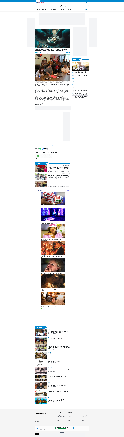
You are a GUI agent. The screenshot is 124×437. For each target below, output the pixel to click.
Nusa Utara (63, 9)
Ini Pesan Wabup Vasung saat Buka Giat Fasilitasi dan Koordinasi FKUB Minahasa (58, 332)
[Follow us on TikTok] (43, 2)
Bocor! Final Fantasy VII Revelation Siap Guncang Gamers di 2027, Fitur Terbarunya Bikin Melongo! (58, 369)
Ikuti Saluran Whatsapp (61, 428)
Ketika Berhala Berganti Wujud (54, 361)
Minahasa (49, 329)
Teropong (50, 9)
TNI (36, 146)
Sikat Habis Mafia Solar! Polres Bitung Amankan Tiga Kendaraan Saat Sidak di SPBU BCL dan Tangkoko (59, 339)
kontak (58, 417)
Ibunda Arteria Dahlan (42, 146)
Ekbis (43, 9)
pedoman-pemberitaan (61, 416)
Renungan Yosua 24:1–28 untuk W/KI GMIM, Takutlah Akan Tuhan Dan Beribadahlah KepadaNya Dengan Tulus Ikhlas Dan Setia (81, 95)
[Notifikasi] (86, 3)
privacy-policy (59, 415)
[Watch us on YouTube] (41, 2)
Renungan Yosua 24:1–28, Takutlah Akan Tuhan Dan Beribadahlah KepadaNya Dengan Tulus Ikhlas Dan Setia (81, 82)
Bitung (49, 337)
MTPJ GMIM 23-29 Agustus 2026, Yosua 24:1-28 (80, 85)
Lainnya (75, 9)
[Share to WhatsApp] (40, 149)
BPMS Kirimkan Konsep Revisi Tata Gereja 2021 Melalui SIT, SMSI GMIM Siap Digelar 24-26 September (81, 75)
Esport (83, 420)
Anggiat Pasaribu (62, 146)
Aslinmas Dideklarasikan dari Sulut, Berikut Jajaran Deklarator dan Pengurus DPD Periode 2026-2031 (81, 72)
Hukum (49, 181)
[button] (53, 39)
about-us (58, 420)
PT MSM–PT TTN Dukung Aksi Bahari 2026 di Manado (81, 91)
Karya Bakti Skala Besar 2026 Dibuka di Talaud (58, 175)
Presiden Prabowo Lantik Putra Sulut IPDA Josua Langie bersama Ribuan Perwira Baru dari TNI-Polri (58, 168)
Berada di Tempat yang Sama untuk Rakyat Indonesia (57, 377)
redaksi (58, 413)
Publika (49, 173)
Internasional (84, 419)
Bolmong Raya (69, 9)
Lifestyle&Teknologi (51, 367)
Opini (49, 359)
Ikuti (41, 156)
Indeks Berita (59, 421)
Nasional (69, 416)
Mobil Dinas (55, 146)
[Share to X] (45, 149)
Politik (49, 382)
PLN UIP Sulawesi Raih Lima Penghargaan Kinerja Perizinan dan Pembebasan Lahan (58, 400)
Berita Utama (39, 9)
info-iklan (58, 419)
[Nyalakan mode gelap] (88, 3)
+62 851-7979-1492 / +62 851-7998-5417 (42, 420)
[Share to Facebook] (43, 149)
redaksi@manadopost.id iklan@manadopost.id (43, 422)
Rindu (67, 146)
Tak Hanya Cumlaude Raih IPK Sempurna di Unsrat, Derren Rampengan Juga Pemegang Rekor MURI (80, 69)
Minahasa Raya (56, 9)
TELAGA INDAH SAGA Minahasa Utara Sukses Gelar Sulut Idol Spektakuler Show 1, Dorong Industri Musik (81, 89)
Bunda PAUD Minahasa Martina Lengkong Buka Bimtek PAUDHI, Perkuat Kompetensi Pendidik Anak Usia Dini (59, 347)
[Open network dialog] (85, 3)
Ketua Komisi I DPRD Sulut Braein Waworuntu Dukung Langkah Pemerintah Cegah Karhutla (57, 384)
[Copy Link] (47, 149)
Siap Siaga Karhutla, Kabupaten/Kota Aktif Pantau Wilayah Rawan (59, 392)
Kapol (46, 9)
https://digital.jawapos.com (79, 428)
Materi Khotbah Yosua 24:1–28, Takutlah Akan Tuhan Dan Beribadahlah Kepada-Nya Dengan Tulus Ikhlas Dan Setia (81, 79)
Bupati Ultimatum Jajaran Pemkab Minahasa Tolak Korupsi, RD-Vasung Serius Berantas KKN (59, 354)
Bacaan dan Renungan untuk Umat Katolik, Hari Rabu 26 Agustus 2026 (81, 97)
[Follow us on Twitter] (38, 2)
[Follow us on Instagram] (39, 2)
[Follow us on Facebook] (36, 2)
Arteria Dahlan (49, 146)
